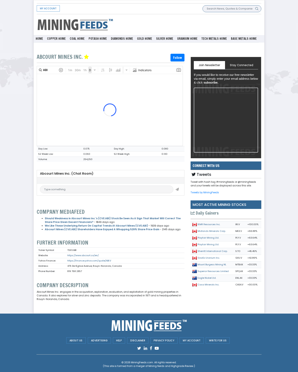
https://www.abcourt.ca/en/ (83, 255)
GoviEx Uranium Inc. (209, 257)
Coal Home (77, 39)
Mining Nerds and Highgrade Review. (171, 366)
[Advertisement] (187, 24)
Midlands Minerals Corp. (212, 231)
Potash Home (98, 39)
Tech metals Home (214, 39)
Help (119, 340)
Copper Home (56, 39)
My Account (48, 8)
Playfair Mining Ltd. (208, 237)
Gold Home (144, 39)
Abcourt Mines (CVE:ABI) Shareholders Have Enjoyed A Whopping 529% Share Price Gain (102, 229)
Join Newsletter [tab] (209, 65)
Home (39, 39)
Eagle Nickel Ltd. (207, 278)
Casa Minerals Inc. (208, 284)
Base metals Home (244, 39)
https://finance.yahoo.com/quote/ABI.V (89, 260)
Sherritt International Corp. (212, 251)
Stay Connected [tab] (241, 65)
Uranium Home (187, 39)
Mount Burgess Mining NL (212, 264)
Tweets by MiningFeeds (205, 192)
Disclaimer (137, 340)
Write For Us (217, 340)
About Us (76, 340)
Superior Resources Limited (213, 271)
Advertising (99, 340)
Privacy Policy (164, 340)
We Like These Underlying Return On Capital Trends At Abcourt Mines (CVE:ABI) (96, 225)
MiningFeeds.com (142, 362)
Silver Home (164, 39)
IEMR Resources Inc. (209, 224)
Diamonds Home (122, 39)
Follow (177, 57)
